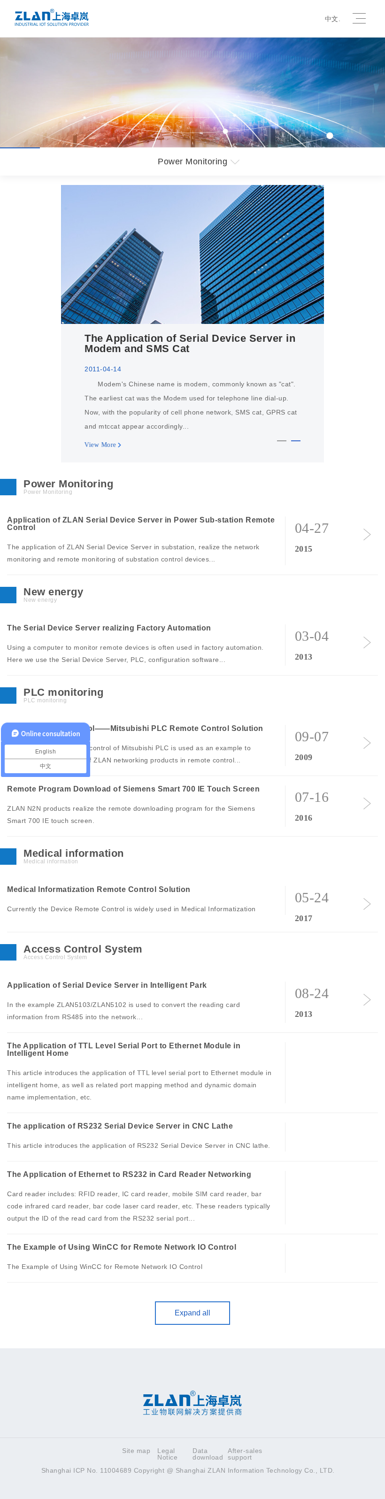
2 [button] (295, 442)
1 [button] (281, 442)
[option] (192, 323)
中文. (333, 19)
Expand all (192, 1313)
